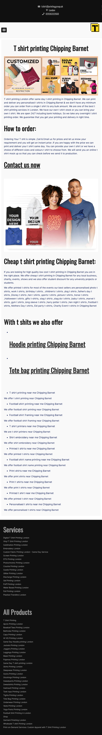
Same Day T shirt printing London (17, 663)
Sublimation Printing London (15, 545)
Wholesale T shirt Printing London (17, 724)
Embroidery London (11, 548)
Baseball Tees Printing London (16, 627)
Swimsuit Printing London (14, 688)
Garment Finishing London (14, 720)
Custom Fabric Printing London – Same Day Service (25, 552)
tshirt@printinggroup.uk (52, 6)
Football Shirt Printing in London (17, 713)
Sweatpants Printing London (15, 681)
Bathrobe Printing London (14, 631)
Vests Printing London (12, 706)
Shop (5, 717)
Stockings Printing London (14, 677)
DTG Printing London (12, 559)
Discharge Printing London (14, 577)
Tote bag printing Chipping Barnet (49, 370)
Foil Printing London (11, 591)
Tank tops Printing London (14, 692)
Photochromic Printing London (16, 563)
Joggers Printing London (14, 649)
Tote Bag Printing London (14, 699)
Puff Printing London (12, 584)
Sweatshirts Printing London (15, 684)
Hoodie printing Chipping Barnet (47, 344)
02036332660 (52, 14)
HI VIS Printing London (13, 638)
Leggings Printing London (14, 652)
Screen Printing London (13, 556)
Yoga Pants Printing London (15, 709)
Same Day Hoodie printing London (18, 642)
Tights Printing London (13, 695)
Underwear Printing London (15, 702)
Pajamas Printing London (14, 660)
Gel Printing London (11, 581)
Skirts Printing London (12, 667)
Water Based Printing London (16, 588)
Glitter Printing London (13, 573)
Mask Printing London (12, 656)
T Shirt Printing (9, 620)
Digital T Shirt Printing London (16, 538)
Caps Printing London (12, 635)
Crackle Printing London (13, 566)
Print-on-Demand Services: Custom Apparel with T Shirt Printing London (34, 727)
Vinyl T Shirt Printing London (15, 541)
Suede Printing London (13, 570)
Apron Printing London (13, 624)
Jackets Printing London (13, 645)
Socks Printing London (13, 674)
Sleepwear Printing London (15, 670)
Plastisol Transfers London (14, 595)
